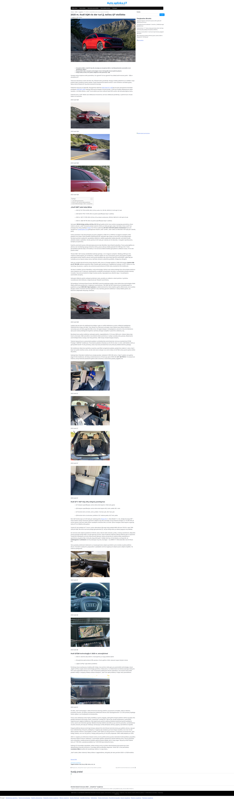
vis (94, 764)
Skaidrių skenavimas (36, 798)
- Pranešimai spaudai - (114, 798)
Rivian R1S (104, 519)
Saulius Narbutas (74, 798)
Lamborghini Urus (83, 229)
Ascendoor (155, 792)
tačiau (89, 764)
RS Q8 (89, 228)
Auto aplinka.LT (117, 3)
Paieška (138, 12)
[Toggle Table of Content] (91, 199)
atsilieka (76, 764)
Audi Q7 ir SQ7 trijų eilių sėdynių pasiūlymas (81, 202)
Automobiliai (82, 8)
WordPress (117, 794)
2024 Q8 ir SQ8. (81, 89)
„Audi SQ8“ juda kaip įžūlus (77, 200)
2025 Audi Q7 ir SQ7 (107, 87)
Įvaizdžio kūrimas (85, 798)
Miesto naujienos (64, 798)
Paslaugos (114, 8)
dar (83, 764)
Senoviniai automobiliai (93, 8)
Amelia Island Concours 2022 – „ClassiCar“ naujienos (87, 787)
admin (80, 17)
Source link (74, 759)
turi (92, 764)
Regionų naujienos (136, 798)
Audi (80, 764)
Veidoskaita (94, 798)
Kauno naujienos (125, 798)
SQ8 (86, 764)
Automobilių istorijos (105, 8)
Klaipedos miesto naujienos (50, 798)
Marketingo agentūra (12, 798)
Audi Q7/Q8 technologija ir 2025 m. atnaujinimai (82, 203)
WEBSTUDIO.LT (74, 792)
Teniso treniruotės (103, 798)
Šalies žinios (74, 8)
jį (84, 764)
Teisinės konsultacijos (24, 798)
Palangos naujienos (147, 798)
